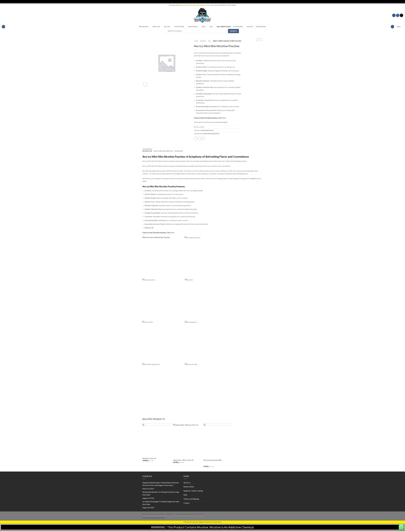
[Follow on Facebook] (394, 15)
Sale (250, 26)
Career (200, 514)
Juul (211, 26)
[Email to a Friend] (203, 138)
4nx (209, 41)
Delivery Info (261, 26)
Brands (203, 41)
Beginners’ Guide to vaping (193, 491)
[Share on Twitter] (199, 138)
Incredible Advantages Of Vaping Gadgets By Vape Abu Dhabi (160, 502)
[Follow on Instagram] (397, 15)
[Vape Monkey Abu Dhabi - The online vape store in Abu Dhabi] (202, 15)
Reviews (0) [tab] (179, 151)
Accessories (238, 26)
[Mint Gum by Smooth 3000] (218, 441)
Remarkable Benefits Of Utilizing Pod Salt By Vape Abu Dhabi (160, 493)
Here (224, 118)
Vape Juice (156, 26)
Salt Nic (167, 26)
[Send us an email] (401, 15)
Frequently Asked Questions (185, 514)
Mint (209, 133)
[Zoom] (145, 84)
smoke (253, 178)
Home (196, 41)
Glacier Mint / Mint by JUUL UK (183, 460)
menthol (204, 133)
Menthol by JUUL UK (149, 458)
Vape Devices (143, 26)
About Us (187, 483)
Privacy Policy (147, 514)
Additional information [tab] (163, 151)
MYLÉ (203, 26)
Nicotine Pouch (215, 133)
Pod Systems (179, 26)
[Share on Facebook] (195, 138)
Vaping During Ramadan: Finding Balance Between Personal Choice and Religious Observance (160, 484)
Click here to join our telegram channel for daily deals (202, 522)
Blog (185, 495)
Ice (201, 133)
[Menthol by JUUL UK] (156, 440)
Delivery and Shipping (191, 499)
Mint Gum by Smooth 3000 (212, 460)
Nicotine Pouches (224, 26)
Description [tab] (147, 151)
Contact (186, 503)
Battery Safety (189, 487)
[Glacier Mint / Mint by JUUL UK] (187, 441)
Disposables (193, 26)
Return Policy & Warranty (164, 514)
